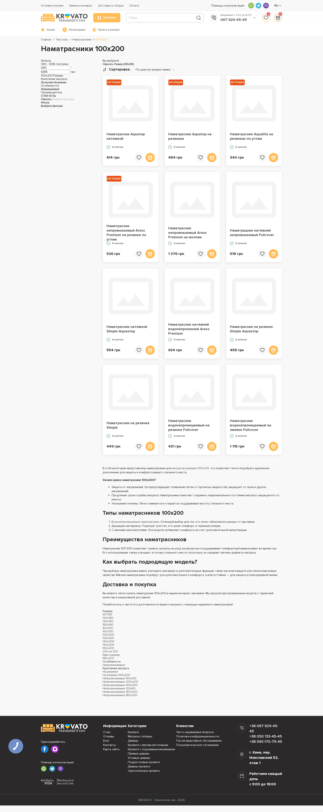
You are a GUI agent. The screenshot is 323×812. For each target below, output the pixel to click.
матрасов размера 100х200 (190, 468)
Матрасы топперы (140, 736)
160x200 (108, 648)
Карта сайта (111, 749)
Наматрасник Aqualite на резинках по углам (251, 136)
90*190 (107, 614)
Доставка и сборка (111, 5)
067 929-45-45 (233, 20)
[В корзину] (150, 157)
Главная (46, 39)
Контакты (109, 745)
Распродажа (77, 30)
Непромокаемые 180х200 (120, 695)
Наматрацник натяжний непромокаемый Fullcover (252, 232)
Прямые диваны (138, 753)
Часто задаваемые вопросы (195, 732)
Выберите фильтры (63, 99)
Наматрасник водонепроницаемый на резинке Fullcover (189, 425)
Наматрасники (82, 39)
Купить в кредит (109, 30)
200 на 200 (110, 651)
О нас (107, 732)
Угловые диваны (139, 758)
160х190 (108, 624)
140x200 (108, 641)
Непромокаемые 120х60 (119, 688)
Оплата (134, 5)
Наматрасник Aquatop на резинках (190, 136)
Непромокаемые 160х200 (120, 692)
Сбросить (46, 99)
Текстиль (62, 39)
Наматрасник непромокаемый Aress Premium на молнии (187, 233)
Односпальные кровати (144, 771)
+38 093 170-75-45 (265, 741)
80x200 (108, 628)
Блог (106, 741)
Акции (51, 30)
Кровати (133, 732)
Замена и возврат (81, 5)
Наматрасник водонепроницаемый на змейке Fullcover (250, 425)
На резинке (110, 672)
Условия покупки (52, 5)
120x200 (108, 638)
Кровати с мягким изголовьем (148, 745)
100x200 (102, 39)
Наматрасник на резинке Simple (128, 425)
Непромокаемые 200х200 (120, 682)
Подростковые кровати (144, 762)
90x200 (108, 631)
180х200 (108, 658)
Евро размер (111, 655)
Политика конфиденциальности (197, 736)
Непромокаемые (114, 665)
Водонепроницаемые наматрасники (135, 522)
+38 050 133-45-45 (265, 736)
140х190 (108, 621)
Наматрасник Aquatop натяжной (126, 136)
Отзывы (108, 736)
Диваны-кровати (139, 766)
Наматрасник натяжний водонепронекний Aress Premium (189, 329)
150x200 (108, 645)
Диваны (133, 741)
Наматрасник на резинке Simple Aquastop (251, 329)
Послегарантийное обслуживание (199, 741)
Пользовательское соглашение (197, 745)
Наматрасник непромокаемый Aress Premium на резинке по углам (126, 233)
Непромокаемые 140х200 (120, 685)
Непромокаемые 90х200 (119, 678)
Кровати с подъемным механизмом (151, 749)
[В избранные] (139, 157)
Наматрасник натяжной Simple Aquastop (127, 329)
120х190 (108, 618)
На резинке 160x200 (116, 675)
